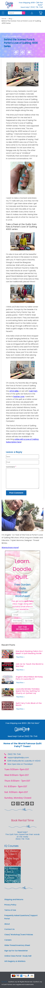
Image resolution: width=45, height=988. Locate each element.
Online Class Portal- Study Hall (17, 956)
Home (4, 18)
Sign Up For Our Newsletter (16, 950)
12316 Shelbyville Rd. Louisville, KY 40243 (23, 761)
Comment (11, 467)
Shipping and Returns (13, 899)
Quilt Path (33, 391)
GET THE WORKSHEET (22, 628)
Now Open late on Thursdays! (20, 764)
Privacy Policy (10, 904)
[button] (40, 13)
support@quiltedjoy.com (18, 757)
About (7, 924)
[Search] (23, 12)
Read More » (20, 657)
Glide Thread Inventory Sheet (17, 945)
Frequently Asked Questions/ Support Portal (21, 917)
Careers (7, 940)
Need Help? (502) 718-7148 (32, 7)
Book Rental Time (22, 820)
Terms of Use (10, 910)
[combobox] (15, 12)
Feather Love (18, 396)
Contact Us (9, 929)
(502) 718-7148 (14, 754)
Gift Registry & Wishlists (14, 961)
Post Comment (16, 493)
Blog (10, 18)
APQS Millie (14, 391)
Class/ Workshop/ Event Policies (18, 934)
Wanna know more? (10, 547)
